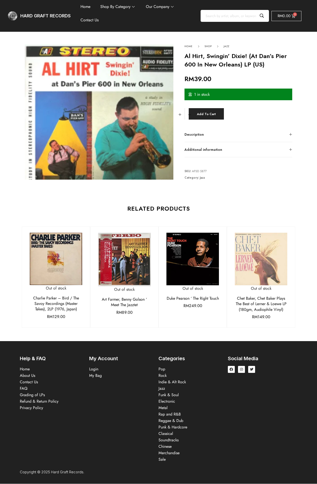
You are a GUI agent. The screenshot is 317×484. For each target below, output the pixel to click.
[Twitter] (251, 369)
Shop (208, 46)
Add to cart (206, 114)
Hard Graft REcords (45, 15)
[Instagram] (241, 369)
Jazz (226, 46)
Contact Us (89, 20)
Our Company (157, 6)
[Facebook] (231, 369)
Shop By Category (115, 6)
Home (85, 6)
